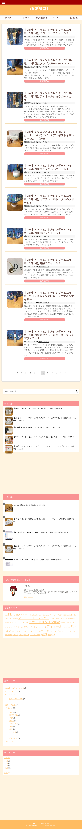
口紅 (32, 634)
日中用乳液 (37, 635)
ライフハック (71, 631)
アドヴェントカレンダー (33, 618)
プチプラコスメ (11, 738)
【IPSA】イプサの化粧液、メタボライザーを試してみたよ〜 (36, 427)
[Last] (65, 373)
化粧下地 (15, 635)
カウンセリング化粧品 (44, 622)
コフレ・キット (29, 627)
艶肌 (49, 635)
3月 (6, 763)
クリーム (19, 627)
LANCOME (13, 724)
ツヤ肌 (44, 627)
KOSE (11, 721)
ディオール (54, 626)
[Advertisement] (41, 474)
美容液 (44, 634)
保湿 (10, 635)
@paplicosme (28, 597)
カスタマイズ (64, 622)
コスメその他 (10, 705)
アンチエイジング (55, 618)
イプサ (65, 618)
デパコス (8, 18)
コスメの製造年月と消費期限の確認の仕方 (29, 505)
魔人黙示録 (74, 18)
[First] (17, 373)
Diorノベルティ (22, 614)
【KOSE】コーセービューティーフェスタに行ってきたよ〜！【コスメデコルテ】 (44, 437)
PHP (51, 615)
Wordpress (62, 615)
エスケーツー (22, 623)
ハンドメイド (25, 631)
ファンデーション (48, 631)
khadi (47, 615)
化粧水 (26, 635)
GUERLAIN (13, 715)
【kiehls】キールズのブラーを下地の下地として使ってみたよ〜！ (38, 408)
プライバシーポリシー (42, 823)
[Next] (61, 373)
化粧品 (21, 635)
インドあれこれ (11, 691)
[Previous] (21, 373)
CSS (6, 615)
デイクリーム (66, 627)
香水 (53, 634)
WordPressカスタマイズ (14, 688)
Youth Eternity (71, 615)
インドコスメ (24, 18)
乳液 (7, 635)
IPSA (43, 615)
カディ (70, 622)
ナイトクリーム (16, 631)
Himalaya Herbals (35, 615)
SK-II (56, 615)
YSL (6, 618)
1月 (6, 768)
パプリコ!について (41, 18)
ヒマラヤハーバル (35, 631)
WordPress (57, 18)
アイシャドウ (13, 618)
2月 (6, 766)
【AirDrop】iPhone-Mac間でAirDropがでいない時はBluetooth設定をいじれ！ (42, 532)
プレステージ (61, 631)
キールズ (12, 732)
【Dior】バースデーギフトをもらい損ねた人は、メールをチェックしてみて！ (43, 559)
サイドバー (39, 627)
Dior (10, 614)
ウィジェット (13, 622)
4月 (6, 761)
